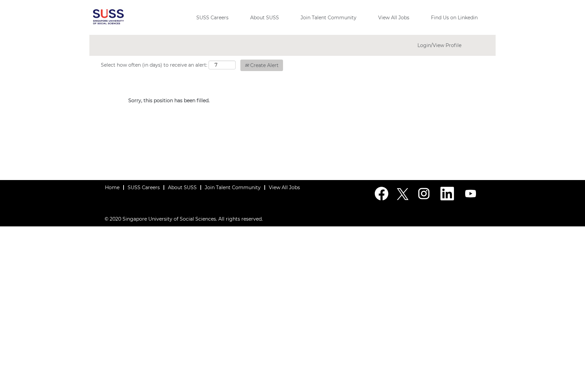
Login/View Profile (439, 45)
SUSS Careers (212, 18)
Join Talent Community (328, 18)
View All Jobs (393, 18)
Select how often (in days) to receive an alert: (154, 65)
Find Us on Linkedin (454, 18)
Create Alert (264, 65)
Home (112, 187)
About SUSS (264, 18)
